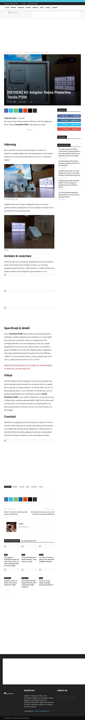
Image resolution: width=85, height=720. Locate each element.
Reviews (13, 7)
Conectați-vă (75, 120)
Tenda (41, 487)
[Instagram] (72, 3)
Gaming (54, 7)
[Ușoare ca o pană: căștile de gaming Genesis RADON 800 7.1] (46, 574)
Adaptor (19, 52)
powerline (34, 487)
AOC (6, 554)
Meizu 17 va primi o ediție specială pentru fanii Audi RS (15, 513)
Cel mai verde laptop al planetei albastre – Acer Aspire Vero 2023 (29, 559)
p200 (27, 487)
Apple (42, 7)
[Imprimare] (35, 111)
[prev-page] (5, 591)
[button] (78, 8)
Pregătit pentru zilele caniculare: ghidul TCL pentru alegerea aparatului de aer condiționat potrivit (69, 184)
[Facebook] (69, 3)
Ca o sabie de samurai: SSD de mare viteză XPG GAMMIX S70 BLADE (46, 559)
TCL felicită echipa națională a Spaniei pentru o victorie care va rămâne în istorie (68, 195)
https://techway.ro (24, 527)
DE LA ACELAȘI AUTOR (28, 541)
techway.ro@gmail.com (42, 711)
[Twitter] (75, 3)
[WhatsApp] (16, 111)
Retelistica (7, 578)
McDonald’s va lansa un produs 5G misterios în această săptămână (42, 513)
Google (47, 7)
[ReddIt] (25, 111)
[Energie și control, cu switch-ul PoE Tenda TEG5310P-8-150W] (11, 574)
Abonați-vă (75, 129)
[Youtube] (79, 3)
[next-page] (8, 591)
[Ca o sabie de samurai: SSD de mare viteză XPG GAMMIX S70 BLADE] (46, 550)
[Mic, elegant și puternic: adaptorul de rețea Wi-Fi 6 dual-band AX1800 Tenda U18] (29, 574)
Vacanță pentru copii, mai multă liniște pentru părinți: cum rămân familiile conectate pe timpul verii (69, 173)
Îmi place (76, 116)
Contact (24, 3)
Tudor (14, 102)
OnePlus (35, 7)
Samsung (21, 7)
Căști (41, 578)
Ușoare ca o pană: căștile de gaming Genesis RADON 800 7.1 (46, 583)
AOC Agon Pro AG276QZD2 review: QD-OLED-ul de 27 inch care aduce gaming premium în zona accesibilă (11, 561)
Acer (23, 554)
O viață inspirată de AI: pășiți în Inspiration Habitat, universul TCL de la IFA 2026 (69, 163)
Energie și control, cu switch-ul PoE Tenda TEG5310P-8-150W (10, 583)
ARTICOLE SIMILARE (12, 541)
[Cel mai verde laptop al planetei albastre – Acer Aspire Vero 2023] (29, 550)
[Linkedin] (20, 111)
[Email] (30, 111)
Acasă (7, 7)
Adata (41, 554)
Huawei (28, 7)
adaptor (15, 487)
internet (22, 487)
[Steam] (27, 531)
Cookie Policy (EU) (33, 3)
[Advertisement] (56, 15)
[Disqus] (29, 625)
